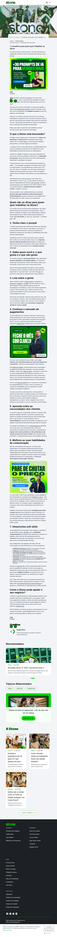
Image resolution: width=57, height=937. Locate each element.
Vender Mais (9, 834)
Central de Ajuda (34, 834)
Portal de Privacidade (12, 900)
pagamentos (21, 323)
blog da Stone (29, 281)
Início (11, 37)
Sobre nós (20, 688)
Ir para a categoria (27, 812)
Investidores (9, 882)
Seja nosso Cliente (35, 840)
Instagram (19, 283)
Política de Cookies (11, 904)
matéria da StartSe (17, 367)
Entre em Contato (34, 831)
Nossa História (10, 866)
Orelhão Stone (33, 847)
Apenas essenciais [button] (49, 930)
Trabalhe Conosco (11, 872)
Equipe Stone (21, 629)
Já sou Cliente (33, 837)
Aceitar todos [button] (49, 927)
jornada (19, 566)
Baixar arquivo (27, 718)
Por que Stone (10, 862)
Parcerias (9, 875)
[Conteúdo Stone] (10, 2)
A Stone (16, 37)
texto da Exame (22, 382)
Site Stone (9, 885)
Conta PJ (10, 750)
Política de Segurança (12, 907)
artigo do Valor (27, 371)
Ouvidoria (32, 844)
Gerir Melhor (9, 837)
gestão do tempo (41, 558)
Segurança (10, 789)
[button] (47, 933)
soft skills (26, 532)
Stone (25, 141)
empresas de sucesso (23, 109)
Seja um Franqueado (12, 878)
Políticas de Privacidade (13, 897)
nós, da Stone (35, 183)
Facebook (13, 283)
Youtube (26, 283)
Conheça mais (19, 606)
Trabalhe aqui (31, 688)
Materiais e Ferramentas (13, 840)
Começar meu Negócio (13, 831)
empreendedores (35, 426)
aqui (39, 272)
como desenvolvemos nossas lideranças (29, 583)
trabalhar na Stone (37, 497)
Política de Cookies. (7, 930)
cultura (10, 688)
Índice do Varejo (11, 869)
